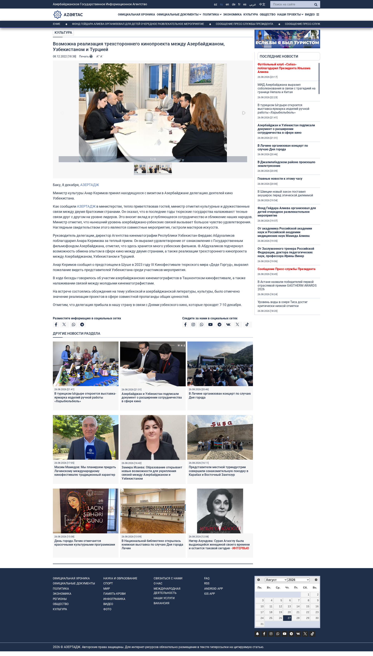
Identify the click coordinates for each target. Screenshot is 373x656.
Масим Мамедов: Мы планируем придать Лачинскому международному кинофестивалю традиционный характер (85, 470)
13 (289, 606)
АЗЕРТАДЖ (89, 185)
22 (307, 612)
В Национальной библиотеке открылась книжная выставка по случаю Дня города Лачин (152, 544)
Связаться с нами (168, 578)
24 (262, 618)
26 (280, 618)
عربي (252, 4)
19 (280, 612)
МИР (106, 588)
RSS (206, 583)
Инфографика (114, 599)
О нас (158, 583)
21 (298, 612)
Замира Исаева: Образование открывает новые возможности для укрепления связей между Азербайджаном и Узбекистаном (152, 472)
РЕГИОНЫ (60, 599)
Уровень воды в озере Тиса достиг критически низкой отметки (283, 304)
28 (298, 618)
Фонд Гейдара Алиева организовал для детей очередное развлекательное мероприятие (112, 23)
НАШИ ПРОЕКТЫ (289, 14)
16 (317, 606)
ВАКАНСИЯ (161, 603)
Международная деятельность (167, 591)
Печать (84, 56)
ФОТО (107, 609)
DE (233, 4)
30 (317, 618)
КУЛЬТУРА (250, 14)
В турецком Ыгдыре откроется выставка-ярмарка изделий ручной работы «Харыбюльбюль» (85, 397)
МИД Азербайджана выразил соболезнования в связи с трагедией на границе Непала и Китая (286, 88)
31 (262, 624)
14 (298, 606)
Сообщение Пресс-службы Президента (219, 23)
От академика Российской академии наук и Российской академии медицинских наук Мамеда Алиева (285, 232)
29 (307, 618)
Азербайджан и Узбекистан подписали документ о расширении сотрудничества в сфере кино (152, 397)
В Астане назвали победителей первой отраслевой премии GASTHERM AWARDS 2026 (287, 285)
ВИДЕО (310, 14)
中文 (262, 4)
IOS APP (209, 593)
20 (289, 612)
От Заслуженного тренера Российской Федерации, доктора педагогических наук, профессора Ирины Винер (286, 252)
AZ (215, 4)
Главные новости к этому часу (280, 178)
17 (262, 612)
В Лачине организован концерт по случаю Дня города (283, 147)
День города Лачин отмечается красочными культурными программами (84, 542)
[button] (153, 112)
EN (227, 4)
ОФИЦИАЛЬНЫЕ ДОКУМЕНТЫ (178, 14)
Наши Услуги (164, 598)
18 (270, 612)
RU (221, 4)
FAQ (206, 578)
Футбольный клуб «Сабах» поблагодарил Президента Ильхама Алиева (284, 68)
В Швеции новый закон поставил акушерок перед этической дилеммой (285, 193)
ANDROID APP (213, 588)
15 (307, 606)
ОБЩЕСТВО (267, 14)
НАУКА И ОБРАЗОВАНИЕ (120, 578)
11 (270, 606)
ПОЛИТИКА (211, 14)
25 (270, 618)
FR (239, 4)
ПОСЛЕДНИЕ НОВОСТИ (279, 56)
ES (244, 4)
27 (289, 618)
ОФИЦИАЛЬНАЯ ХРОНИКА (136, 14)
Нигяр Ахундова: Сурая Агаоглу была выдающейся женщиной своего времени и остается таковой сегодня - (219, 544)
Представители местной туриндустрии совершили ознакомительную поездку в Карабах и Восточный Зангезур (218, 470)
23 (317, 612)
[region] (289, 188)
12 (280, 606)
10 (262, 606)
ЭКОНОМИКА (232, 14)
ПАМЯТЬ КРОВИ (114, 593)
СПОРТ (108, 583)
